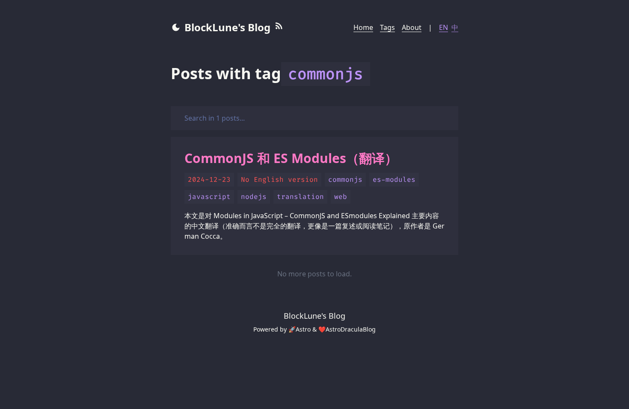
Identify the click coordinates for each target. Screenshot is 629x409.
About (411, 27)
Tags (387, 27)
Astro (303, 329)
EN (443, 27)
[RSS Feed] (279, 27)
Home (363, 27)
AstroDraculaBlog (351, 329)
